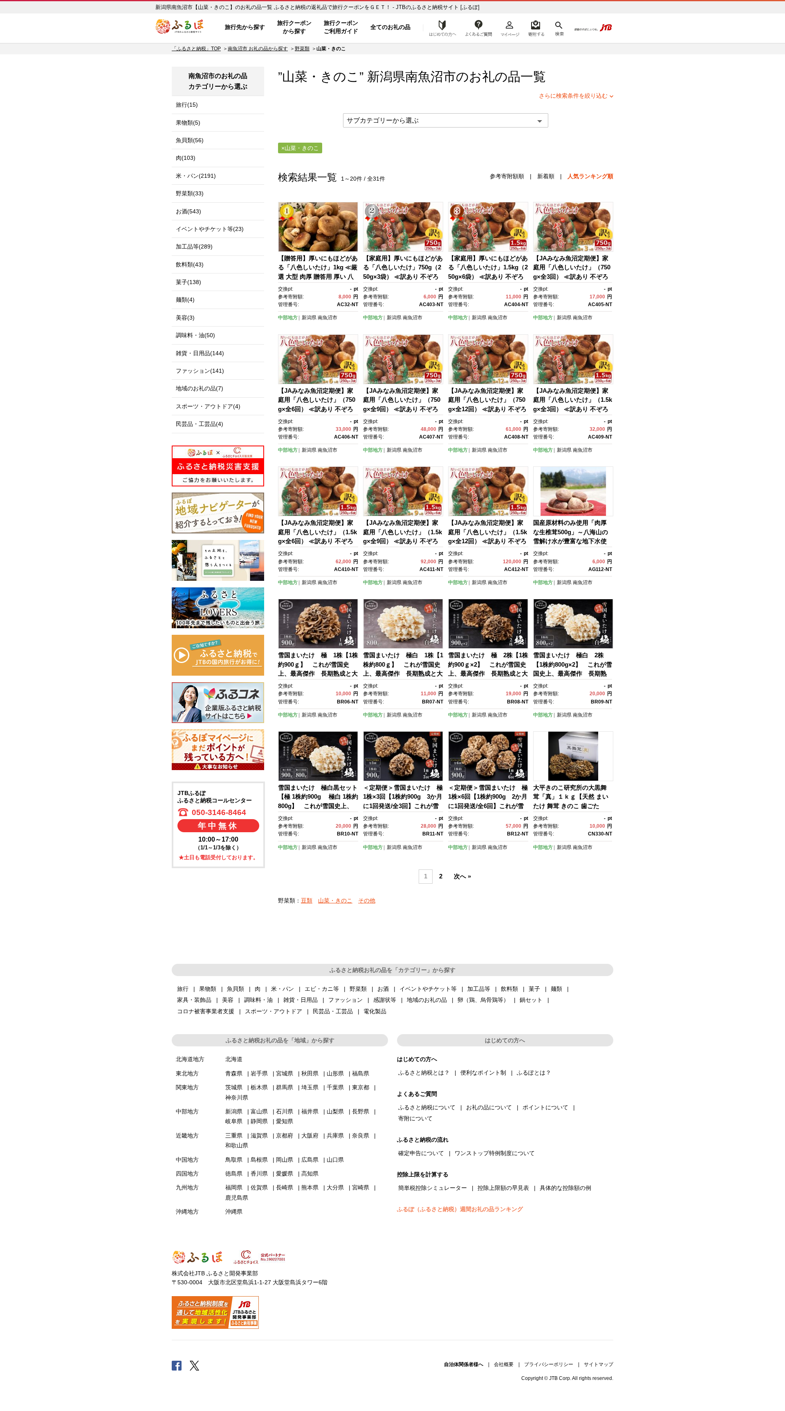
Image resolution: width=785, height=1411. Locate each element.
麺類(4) (185, 299)
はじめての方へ (440, 27)
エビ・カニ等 (322, 988)
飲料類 (509, 988)
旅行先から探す (245, 27)
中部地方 (288, 317)
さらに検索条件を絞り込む (573, 95)
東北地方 (187, 1073)
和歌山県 (236, 1145)
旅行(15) (187, 104)
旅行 (182, 988)
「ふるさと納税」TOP (196, 49)
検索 (559, 27)
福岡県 (233, 1187)
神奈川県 (236, 1097)
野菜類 (302, 49)
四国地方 (187, 1173)
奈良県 (360, 1135)
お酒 (383, 988)
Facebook (177, 1365)
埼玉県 (309, 1087)
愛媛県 (284, 1173)
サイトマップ (598, 1364)
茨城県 (233, 1087)
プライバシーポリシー (548, 1364)
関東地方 (187, 1087)
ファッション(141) (200, 370)
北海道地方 (190, 1059)
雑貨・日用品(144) (200, 353)
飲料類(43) (190, 264)
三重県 (233, 1135)
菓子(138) (188, 282)
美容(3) (185, 317)
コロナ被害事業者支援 (205, 1011)
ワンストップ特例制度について (495, 1153)
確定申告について (421, 1153)
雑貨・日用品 (300, 1000)
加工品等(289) (194, 246)
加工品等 (478, 988)
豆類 (306, 900)
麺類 (556, 988)
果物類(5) (188, 122)
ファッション (345, 1000)
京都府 (284, 1135)
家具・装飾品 (194, 1000)
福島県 (360, 1073)
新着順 (545, 176)
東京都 (360, 1087)
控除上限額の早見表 (503, 1188)
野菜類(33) (190, 193)
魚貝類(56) (190, 140)
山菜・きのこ (335, 900)
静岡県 (259, 1121)
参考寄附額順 (507, 176)
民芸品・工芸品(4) (199, 424)
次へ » (462, 876)
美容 (227, 1000)
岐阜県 (233, 1121)
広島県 (309, 1159)
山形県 (335, 1073)
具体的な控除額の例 (565, 1188)
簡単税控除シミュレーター (432, 1188)
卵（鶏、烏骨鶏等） (483, 1000)
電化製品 (374, 1011)
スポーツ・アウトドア (273, 1011)
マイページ (510, 27)
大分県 (335, 1187)
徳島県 (233, 1173)
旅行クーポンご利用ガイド (341, 27)
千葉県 (335, 1087)
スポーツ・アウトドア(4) (208, 406)
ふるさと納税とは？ (424, 1072)
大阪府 (309, 1135)
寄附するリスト (536, 27)
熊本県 (309, 1187)
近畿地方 (187, 1135)
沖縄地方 (187, 1211)
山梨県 (335, 1111)
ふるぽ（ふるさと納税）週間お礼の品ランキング (460, 1209)
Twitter (195, 1365)
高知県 (309, 1173)
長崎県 (284, 1187)
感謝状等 (384, 1000)
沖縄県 (233, 1211)
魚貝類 (235, 988)
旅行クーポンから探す (294, 27)
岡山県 (284, 1159)
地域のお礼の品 (427, 1000)
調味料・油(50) (195, 335)
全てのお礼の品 (390, 27)
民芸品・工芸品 (333, 1011)
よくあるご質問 (478, 27)
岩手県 (259, 1073)
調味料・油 (258, 1000)
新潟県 (309, 317)
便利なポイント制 (483, 1072)
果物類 (207, 988)
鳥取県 (233, 1159)
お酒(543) (188, 211)
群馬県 (284, 1087)
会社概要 (504, 1364)
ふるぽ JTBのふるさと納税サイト (179, 27)
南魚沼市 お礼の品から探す (258, 49)
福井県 (309, 1111)
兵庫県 (335, 1135)
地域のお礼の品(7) (199, 388)
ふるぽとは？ (534, 1072)
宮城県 (284, 1073)
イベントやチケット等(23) (210, 229)
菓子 (534, 988)
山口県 (335, 1159)
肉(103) (185, 158)
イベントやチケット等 (428, 988)
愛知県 (284, 1121)
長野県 (360, 1111)
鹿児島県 (236, 1197)
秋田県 (309, 1073)
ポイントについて (545, 1107)
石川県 (284, 1111)
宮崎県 (360, 1187)
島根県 (259, 1159)
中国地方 (187, 1159)
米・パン (282, 988)
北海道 (233, 1059)
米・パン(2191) (196, 175)
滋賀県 (259, 1135)
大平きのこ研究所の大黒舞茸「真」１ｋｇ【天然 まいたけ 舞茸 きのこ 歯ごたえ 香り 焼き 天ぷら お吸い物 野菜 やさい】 (570, 806)
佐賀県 (259, 1187)
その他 (366, 900)
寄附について (415, 1118)
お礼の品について (489, 1107)
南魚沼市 (430, 76)
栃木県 (259, 1087)
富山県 (259, 1111)
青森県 (233, 1073)
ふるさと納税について (426, 1107)
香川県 (259, 1173)
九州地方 (187, 1187)
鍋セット (531, 1000)
